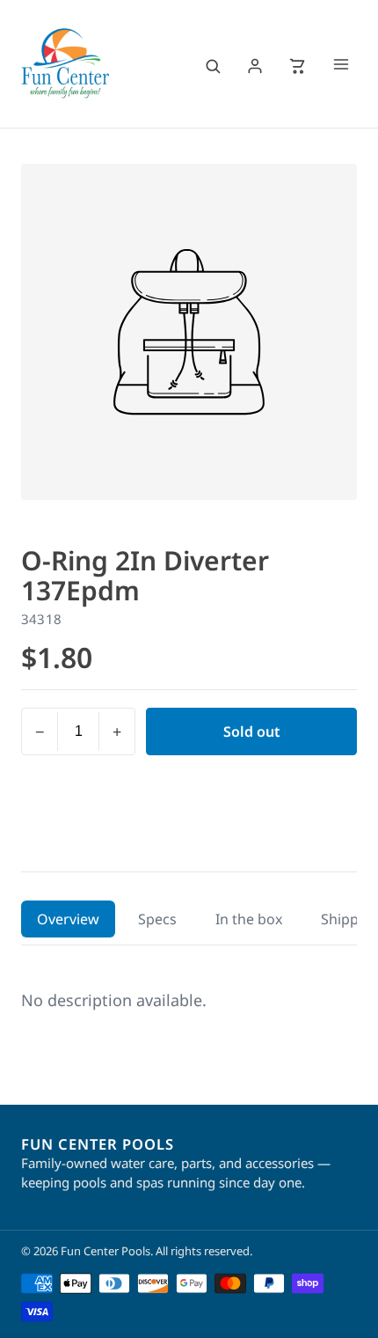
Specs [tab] (157, 919)
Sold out (251, 731)
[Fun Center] (65, 63)
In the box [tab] (248, 919)
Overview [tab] (68, 919)
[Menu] (341, 66)
